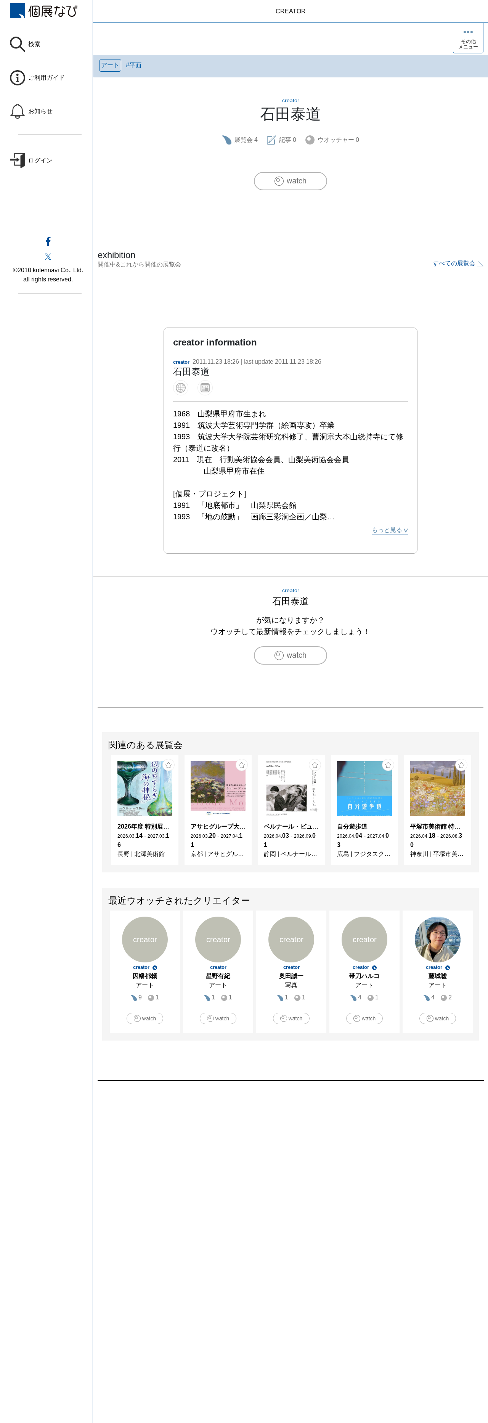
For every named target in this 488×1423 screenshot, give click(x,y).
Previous (102, 814)
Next (478, 814)
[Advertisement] (290, 1167)
